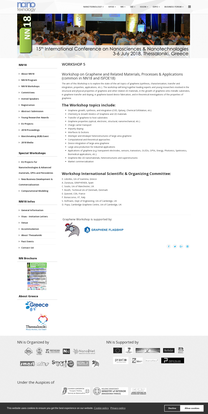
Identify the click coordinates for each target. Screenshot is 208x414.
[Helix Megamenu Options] (189, 6)
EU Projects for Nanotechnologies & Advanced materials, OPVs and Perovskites (36, 167)
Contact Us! (27, 247)
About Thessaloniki (31, 235)
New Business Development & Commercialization (36, 182)
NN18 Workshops (30, 86)
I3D (132, 6)
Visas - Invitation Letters (34, 216)
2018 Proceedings (30, 130)
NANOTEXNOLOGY (92, 6)
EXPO (155, 6)
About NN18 (27, 73)
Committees (28, 92)
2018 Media (27, 142)
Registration (28, 105)
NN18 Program (29, 80)
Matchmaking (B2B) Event (35, 136)
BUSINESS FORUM (173, 6)
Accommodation (30, 228)
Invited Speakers (30, 98)
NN (122, 6)
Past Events (27, 241)
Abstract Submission (32, 111)
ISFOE (111, 6)
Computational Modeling (34, 190)
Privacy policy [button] (117, 408)
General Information (32, 210)
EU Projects (27, 123)
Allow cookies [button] (192, 408)
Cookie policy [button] (101, 408)
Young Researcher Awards (35, 117)
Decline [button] (172, 408)
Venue (24, 222)
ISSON (143, 6)
